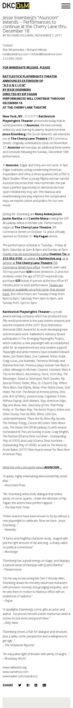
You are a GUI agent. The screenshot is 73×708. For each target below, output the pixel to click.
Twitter (19, 685)
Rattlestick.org (50, 258)
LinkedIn (36, 685)
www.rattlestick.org (15, 667)
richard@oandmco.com (46, 54)
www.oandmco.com (16, 672)
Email (44, 685)
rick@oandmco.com (16, 54)
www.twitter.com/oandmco (20, 676)
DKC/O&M (16, 5)
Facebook (28, 685)
